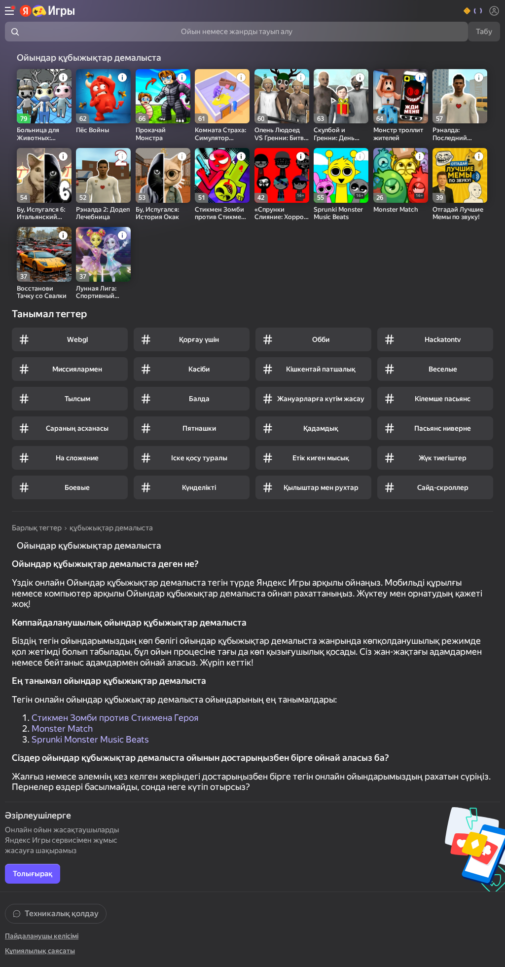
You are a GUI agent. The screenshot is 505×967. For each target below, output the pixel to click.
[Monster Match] (400, 175)
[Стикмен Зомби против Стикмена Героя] (222, 175)
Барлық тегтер (37, 527)
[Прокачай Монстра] (163, 96)
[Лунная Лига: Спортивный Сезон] (103, 254)
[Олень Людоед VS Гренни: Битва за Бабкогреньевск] (281, 96)
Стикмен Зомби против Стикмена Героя (115, 717)
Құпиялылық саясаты (40, 951)
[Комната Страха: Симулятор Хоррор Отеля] (222, 96)
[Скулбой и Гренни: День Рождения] (341, 96)
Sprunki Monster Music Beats (90, 739)
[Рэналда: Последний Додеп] (460, 96)
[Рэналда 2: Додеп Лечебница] (103, 175)
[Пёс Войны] (103, 96)
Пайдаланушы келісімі (41, 936)
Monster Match (62, 728)
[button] (473, 10)
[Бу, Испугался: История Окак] (163, 175)
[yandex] (47, 11)
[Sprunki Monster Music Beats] (341, 175)
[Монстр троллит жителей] (400, 96)
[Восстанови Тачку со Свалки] (44, 254)
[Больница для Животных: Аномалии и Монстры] (44, 96)
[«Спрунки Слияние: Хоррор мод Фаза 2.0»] (281, 175)
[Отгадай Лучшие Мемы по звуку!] (460, 175)
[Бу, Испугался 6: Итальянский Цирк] (44, 175)
